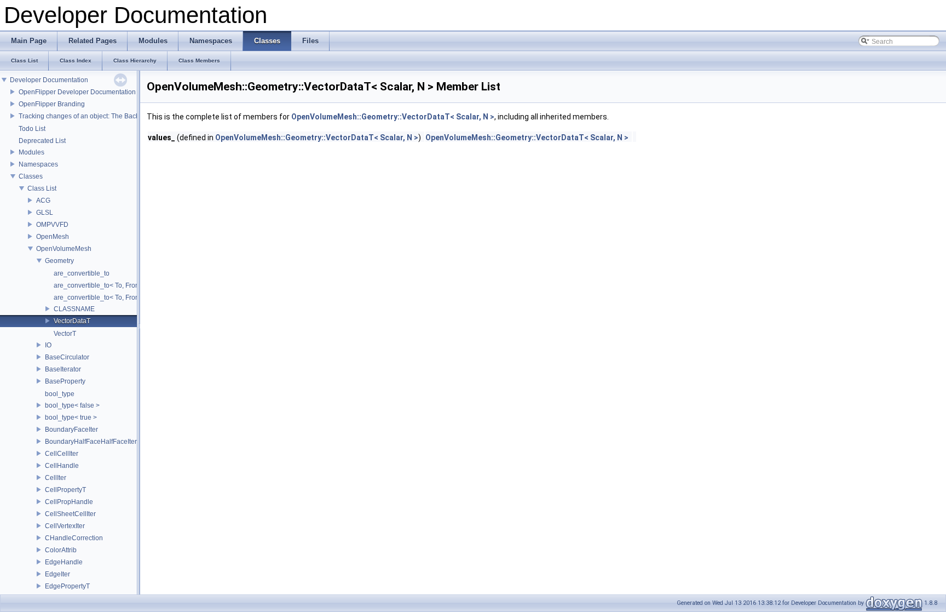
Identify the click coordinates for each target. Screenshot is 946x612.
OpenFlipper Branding (52, 104)
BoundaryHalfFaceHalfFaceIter (91, 441)
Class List (41, 188)
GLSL (44, 212)
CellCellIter (61, 453)
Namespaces (38, 164)
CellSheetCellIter (70, 514)
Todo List (32, 129)
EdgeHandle (64, 562)
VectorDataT (72, 321)
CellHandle (62, 466)
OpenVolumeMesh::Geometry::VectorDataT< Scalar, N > (392, 116)
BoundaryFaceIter (71, 429)
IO (48, 345)
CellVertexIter (65, 526)
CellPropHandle (69, 502)
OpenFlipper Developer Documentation (77, 92)
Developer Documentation (49, 80)
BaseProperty (65, 381)
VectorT (65, 334)
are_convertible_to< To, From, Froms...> (112, 297)
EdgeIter (57, 574)
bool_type (59, 394)
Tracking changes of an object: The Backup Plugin (93, 116)
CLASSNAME (74, 309)
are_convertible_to (81, 273)
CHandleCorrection (74, 538)
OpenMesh (52, 237)
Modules (31, 152)
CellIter (55, 478)
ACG (43, 200)
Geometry (59, 261)
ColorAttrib (61, 550)
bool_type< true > (71, 417)
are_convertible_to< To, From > (100, 285)
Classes (31, 176)
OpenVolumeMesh (63, 249)
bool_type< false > (72, 405)
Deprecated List (42, 141)
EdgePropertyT (67, 586)
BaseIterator (63, 369)
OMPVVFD (52, 224)
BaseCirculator (67, 357)
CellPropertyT (65, 490)
